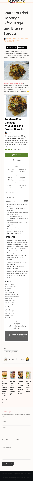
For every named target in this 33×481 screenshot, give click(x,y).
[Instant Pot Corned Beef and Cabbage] (12, 375)
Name (5, 421)
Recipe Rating (5, 439)
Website (5, 434)
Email (5, 427)
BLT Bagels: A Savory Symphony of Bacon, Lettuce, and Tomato (4, 391)
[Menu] (30, 1)
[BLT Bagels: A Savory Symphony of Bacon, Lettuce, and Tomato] (4, 375)
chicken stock (16, 229)
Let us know (15, 337)
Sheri (9, 133)
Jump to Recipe (12, 47)
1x (24, 201)
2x (26, 201)
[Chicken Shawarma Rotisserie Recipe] (20, 375)
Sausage (11, 42)
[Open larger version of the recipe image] (16, 106)
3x (27, 201)
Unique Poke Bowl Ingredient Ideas (28, 386)
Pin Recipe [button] (17, 160)
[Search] (2, 1)
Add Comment (7, 447)
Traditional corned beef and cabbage (13, 83)
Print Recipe (23, 47)
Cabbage (6, 42)
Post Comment (8, 463)
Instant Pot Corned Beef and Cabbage (12, 387)
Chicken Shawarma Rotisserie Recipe (20, 387)
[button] (5, 149)
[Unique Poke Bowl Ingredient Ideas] (28, 375)
